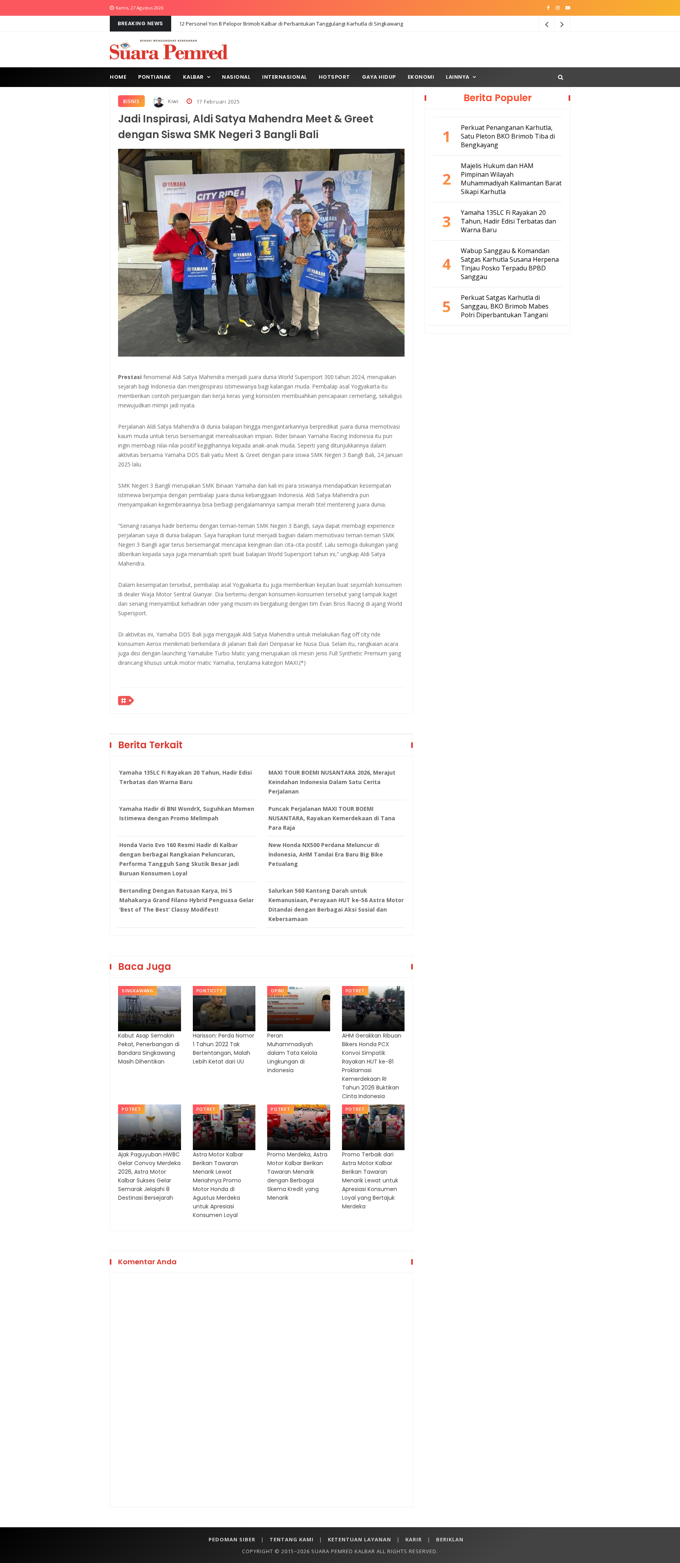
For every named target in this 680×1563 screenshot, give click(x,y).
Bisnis (131, 101)
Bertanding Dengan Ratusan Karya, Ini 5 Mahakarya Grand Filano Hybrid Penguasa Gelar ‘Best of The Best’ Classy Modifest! (186, 900)
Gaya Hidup (379, 77)
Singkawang (137, 990)
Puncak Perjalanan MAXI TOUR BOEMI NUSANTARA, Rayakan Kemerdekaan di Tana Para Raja (331, 818)
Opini (277, 990)
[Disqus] (261, 1388)
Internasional (284, 77)
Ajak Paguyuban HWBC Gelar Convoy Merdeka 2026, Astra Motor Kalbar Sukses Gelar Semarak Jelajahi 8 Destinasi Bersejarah (149, 1176)
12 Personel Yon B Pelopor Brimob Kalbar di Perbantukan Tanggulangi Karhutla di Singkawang (291, 23)
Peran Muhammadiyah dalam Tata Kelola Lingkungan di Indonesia (292, 1053)
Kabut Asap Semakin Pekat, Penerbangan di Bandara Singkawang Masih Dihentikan (148, 1048)
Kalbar (193, 77)
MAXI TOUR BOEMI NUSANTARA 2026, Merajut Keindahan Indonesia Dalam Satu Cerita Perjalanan (331, 782)
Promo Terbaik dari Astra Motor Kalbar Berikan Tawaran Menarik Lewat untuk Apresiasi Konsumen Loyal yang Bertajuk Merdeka (370, 1180)
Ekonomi (421, 77)
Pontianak (154, 77)
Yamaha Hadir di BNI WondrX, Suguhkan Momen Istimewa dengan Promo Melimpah (186, 813)
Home (118, 77)
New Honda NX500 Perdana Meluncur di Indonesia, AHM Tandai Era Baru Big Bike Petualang (325, 854)
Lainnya (457, 77)
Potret (355, 990)
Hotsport (334, 77)
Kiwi (172, 101)
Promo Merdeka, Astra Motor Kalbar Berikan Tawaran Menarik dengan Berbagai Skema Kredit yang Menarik (297, 1176)
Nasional (236, 77)
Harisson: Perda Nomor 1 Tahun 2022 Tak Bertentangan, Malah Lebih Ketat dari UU (223, 1048)
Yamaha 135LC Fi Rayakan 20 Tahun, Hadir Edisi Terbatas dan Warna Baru (185, 777)
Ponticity (209, 990)
